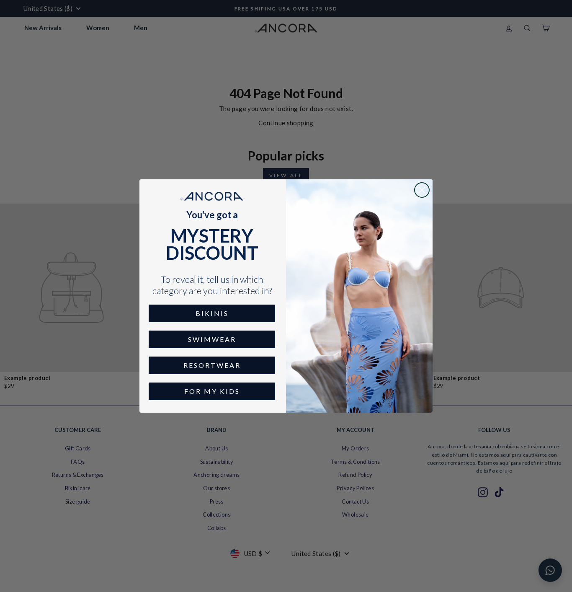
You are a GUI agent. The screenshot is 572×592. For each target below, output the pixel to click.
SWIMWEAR (212, 339)
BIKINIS (212, 313)
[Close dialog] (422, 190)
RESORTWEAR (212, 365)
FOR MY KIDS (212, 391)
